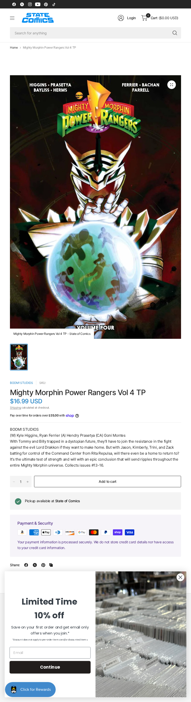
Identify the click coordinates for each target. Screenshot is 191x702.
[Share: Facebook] (26, 565)
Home (14, 47)
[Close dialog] (180, 577)
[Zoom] (171, 84)
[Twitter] (22, 4)
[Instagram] (30, 4)
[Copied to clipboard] (51, 565)
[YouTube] (38, 4)
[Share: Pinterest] (43, 565)
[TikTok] (54, 4)
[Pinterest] (46, 4)
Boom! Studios (21, 383)
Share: (15, 565)
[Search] (175, 33)
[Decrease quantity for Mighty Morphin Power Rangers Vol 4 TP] (14, 482)
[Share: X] (35, 565)
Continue (50, 667)
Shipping (15, 407)
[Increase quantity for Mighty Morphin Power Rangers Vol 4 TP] (27, 482)
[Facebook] (14, 4)
